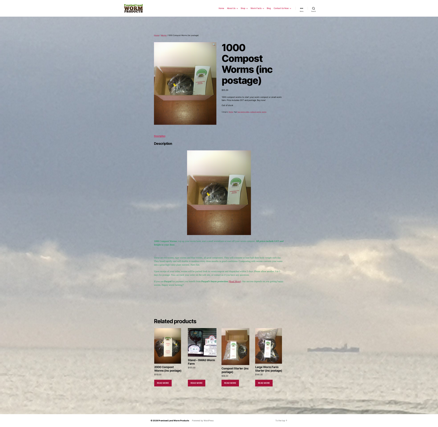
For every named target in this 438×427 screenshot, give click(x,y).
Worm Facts (256, 8)
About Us (231, 8)
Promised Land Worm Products (173, 420)
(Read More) (235, 281)
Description (159, 136)
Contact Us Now (281, 8)
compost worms (255, 112)
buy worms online (243, 112)
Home (221, 8)
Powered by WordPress (203, 420)
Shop (243, 8)
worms (264, 112)
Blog (269, 8)
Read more (163, 383)
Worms (164, 35)
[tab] (159, 136)
